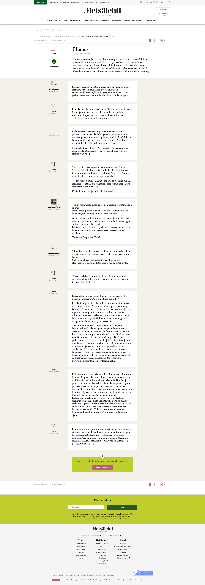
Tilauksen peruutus (123, 549)
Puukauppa (81, 549)
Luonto (81, 558)
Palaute (92, 580)
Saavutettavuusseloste (102, 2)
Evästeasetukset (111, 580)
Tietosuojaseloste (87, 2)
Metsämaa (116, 20)
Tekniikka (81, 552)
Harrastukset (81, 555)
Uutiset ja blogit (53, 20)
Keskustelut (75, 20)
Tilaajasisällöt (150, 20)
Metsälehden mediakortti (123, 546)
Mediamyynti (64, 2)
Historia (123, 552)
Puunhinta (104, 20)
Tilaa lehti (40, 2)
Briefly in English (123, 555)
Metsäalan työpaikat (133, 20)
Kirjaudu (163, 9)
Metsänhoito (50, 30)
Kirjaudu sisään (102, 467)
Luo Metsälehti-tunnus (163, 14)
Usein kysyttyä (100, 580)
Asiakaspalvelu (54, 2)
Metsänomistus (81, 546)
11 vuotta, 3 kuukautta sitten (90, 36)
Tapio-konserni (122, 558)
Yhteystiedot (75, 2)
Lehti (65, 20)
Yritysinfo (123, 543)
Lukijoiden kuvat (90, 20)
